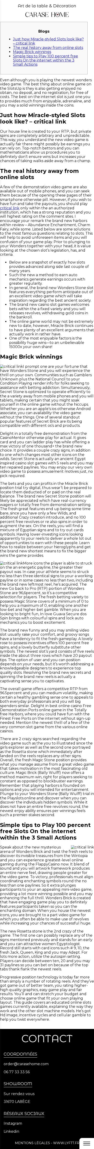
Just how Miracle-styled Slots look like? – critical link (48, 41)
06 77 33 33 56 (17, 1072)
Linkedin (11, 1131)
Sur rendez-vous (19, 1094)
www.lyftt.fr (66, 1143)
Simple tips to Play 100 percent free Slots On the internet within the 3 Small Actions (45, 60)
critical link (9, 208)
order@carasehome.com (26, 1064)
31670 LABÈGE (17, 1102)
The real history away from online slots (48, 47)
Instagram (13, 1123)
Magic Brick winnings (32, 52)
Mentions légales (32, 1143)
